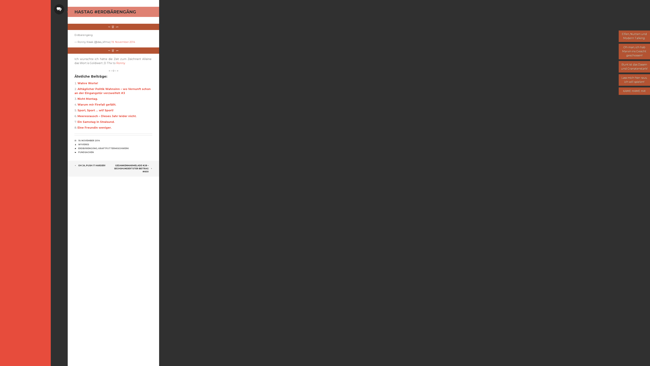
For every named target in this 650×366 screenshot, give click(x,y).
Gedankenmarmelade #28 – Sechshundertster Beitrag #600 (131, 168)
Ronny (120, 63)
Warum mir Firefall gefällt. (97, 104)
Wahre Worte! (88, 83)
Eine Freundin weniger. (95, 127)
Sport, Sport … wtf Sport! (95, 110)
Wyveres (83, 144)
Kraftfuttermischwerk (113, 148)
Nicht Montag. (88, 98)
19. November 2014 (123, 42)
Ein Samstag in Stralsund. (96, 122)
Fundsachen (86, 152)
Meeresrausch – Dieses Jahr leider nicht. (107, 116)
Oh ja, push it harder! (91, 165)
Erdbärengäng (87, 148)
